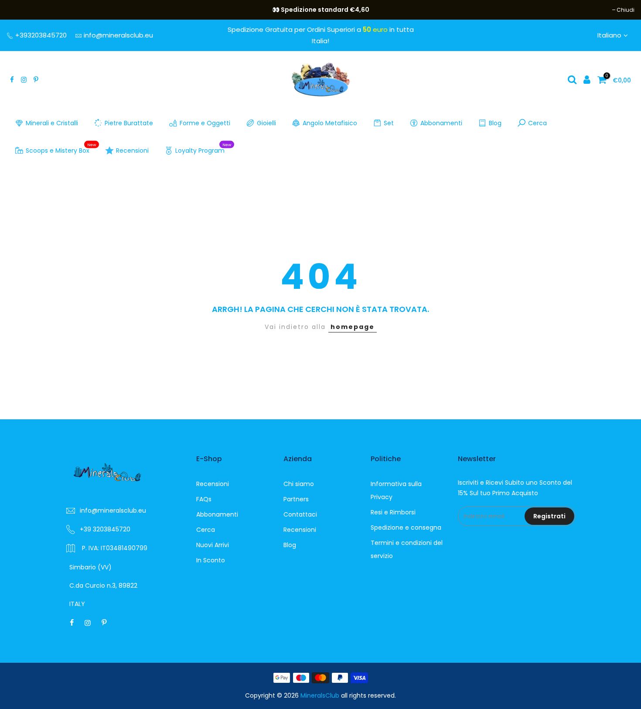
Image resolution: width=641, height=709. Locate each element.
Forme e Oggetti (205, 123)
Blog (495, 123)
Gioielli (266, 123)
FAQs (203, 499)
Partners (296, 499)
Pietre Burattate (129, 123)
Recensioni (132, 150)
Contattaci (300, 514)
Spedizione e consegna (406, 527)
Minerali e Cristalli (52, 123)
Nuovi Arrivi (212, 545)
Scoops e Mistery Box (61, 148)
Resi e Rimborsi (393, 512)
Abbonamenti (441, 123)
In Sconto (210, 560)
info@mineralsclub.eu (118, 35)
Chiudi (20, 10)
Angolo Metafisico (330, 123)
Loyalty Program (203, 148)
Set (389, 123)
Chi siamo (298, 484)
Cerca (537, 123)
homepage (353, 326)
